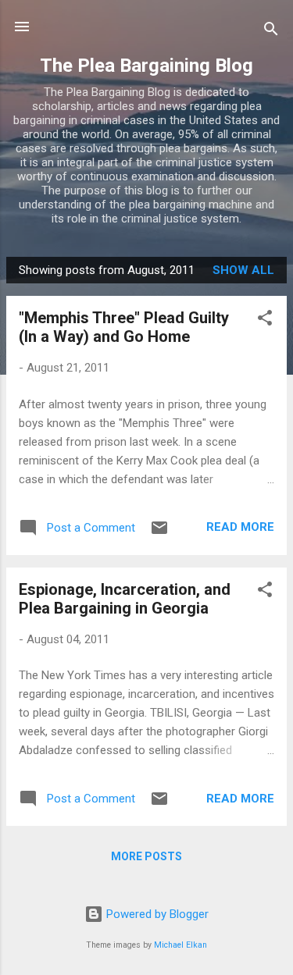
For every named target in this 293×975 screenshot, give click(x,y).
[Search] (271, 31)
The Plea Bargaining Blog (146, 66)
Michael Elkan (180, 945)
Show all (243, 270)
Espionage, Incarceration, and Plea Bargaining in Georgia (124, 598)
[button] (264, 320)
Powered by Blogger (156, 914)
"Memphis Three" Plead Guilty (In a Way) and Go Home (124, 327)
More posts (146, 856)
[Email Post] (159, 533)
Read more (240, 527)
